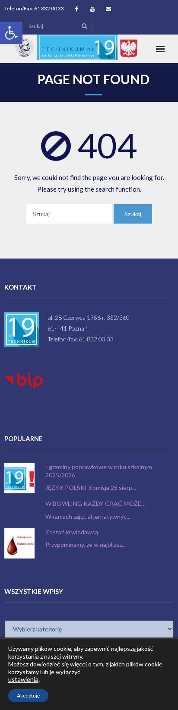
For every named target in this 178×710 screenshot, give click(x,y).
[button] (11, 33)
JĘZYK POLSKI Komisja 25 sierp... (90, 487)
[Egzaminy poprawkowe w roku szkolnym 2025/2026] (19, 478)
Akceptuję (28, 695)
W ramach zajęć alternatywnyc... (87, 516)
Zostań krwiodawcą (71, 532)
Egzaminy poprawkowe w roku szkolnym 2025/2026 (98, 470)
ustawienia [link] (23, 679)
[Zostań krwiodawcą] (19, 543)
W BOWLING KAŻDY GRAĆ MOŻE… (95, 503)
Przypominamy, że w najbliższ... (85, 544)
